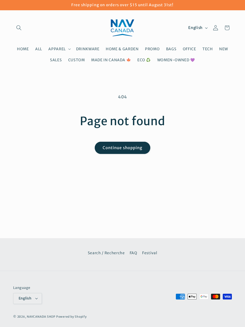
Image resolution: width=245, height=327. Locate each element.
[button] (19, 28)
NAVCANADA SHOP (41, 316)
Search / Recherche (106, 253)
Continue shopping (123, 147)
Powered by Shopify (71, 316)
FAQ (133, 253)
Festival (149, 253)
